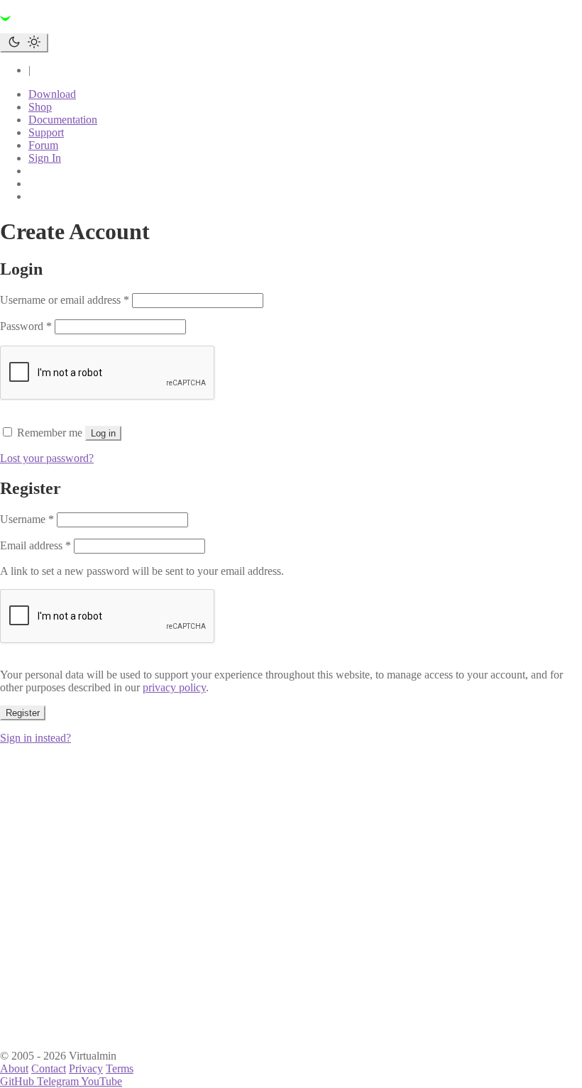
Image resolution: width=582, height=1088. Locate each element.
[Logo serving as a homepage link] (85, 27)
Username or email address (64, 300)
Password (26, 326)
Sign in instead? (35, 738)
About (14, 1068)
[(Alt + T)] (24, 43)
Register (23, 713)
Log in (103, 433)
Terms (119, 1068)
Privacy (86, 1068)
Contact (48, 1068)
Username (27, 519)
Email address (35, 545)
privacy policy (174, 687)
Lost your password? (47, 458)
